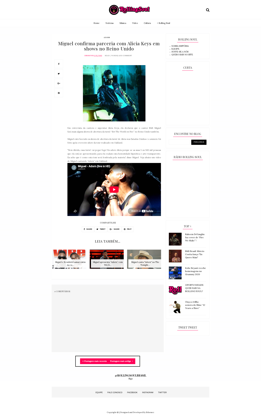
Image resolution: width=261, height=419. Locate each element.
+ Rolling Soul (163, 23)
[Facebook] (67, 10)
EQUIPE (175, 49)
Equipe (99, 392)
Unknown (89, 56)
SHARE (89, 229)
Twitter (162, 392)
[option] (70, 260)
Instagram (147, 392)
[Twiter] (61, 10)
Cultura (147, 23)
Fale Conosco (114, 392)
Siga (130, 378)
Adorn (107, 37)
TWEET (102, 229)
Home (97, 23)
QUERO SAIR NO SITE (182, 54)
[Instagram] (54, 10)
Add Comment (125, 56)
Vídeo (135, 23)
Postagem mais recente (95, 361)
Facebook (132, 392)
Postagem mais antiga (120, 361)
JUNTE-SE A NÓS (179, 51)
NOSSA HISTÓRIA (180, 46)
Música (122, 23)
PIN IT (129, 229)
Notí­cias (109, 23)
